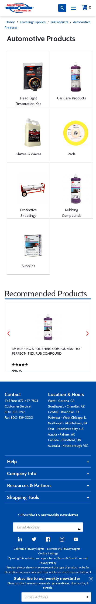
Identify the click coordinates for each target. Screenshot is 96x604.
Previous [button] (9, 333)
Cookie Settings (48, 553)
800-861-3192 (15, 412)
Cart (90, 7)
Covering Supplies (33, 22)
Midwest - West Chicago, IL (67, 417)
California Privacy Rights (29, 548)
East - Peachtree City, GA (65, 429)
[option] (48, 337)
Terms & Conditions (69, 558)
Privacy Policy (48, 562)
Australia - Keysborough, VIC (68, 446)
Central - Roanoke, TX (63, 412)
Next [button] (87, 333)
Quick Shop (51, 361)
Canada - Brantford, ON (64, 440)
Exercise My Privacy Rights (63, 548)
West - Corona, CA (61, 401)
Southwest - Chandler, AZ (66, 406)
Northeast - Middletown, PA (67, 423)
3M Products (59, 22)
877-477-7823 (28, 401)
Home (10, 22)
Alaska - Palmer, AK (61, 434)
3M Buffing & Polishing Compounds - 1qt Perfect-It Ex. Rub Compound (47, 351)
